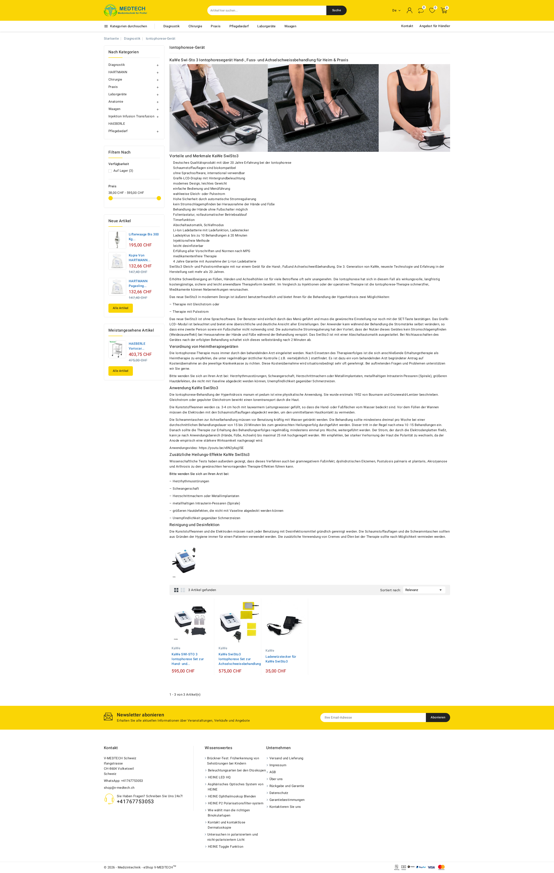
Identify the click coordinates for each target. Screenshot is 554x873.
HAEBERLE (116, 123)
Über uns (276, 779)
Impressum (278, 765)
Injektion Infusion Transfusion (131, 116)
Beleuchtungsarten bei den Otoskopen (237, 770)
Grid (176, 590)
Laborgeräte (266, 26)
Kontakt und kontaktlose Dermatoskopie (226, 825)
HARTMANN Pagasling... (138, 283)
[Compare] (421, 10)
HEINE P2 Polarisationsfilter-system (235, 803)
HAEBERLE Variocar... (137, 346)
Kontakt (407, 26)
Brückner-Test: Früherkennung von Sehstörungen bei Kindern (233, 761)
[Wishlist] (432, 10)
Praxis (216, 26)
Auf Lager (123, 170)
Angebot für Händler (434, 26)
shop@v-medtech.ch (119, 787)
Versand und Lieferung (286, 758)
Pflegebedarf (239, 26)
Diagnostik (171, 26)
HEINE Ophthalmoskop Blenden (232, 796)
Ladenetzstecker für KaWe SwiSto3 (281, 659)
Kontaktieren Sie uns (285, 806)
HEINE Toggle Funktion (225, 846)
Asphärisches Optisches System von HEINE (235, 787)
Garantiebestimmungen (287, 799)
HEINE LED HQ (219, 777)
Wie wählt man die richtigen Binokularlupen (229, 813)
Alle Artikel (121, 308)
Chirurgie (195, 26)
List (183, 590)
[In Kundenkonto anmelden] (409, 10)
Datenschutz (278, 792)
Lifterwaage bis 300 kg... (144, 236)
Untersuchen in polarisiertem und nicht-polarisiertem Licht (232, 837)
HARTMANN (117, 72)
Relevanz (424, 590)
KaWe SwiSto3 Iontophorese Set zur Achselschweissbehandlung (240, 659)
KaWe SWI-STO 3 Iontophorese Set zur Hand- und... (188, 659)
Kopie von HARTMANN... (139, 257)
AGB (272, 772)
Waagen (290, 26)
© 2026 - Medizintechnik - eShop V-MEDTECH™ (140, 867)
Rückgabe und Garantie (286, 786)
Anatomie (115, 101)
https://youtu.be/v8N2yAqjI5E (221, 447)
